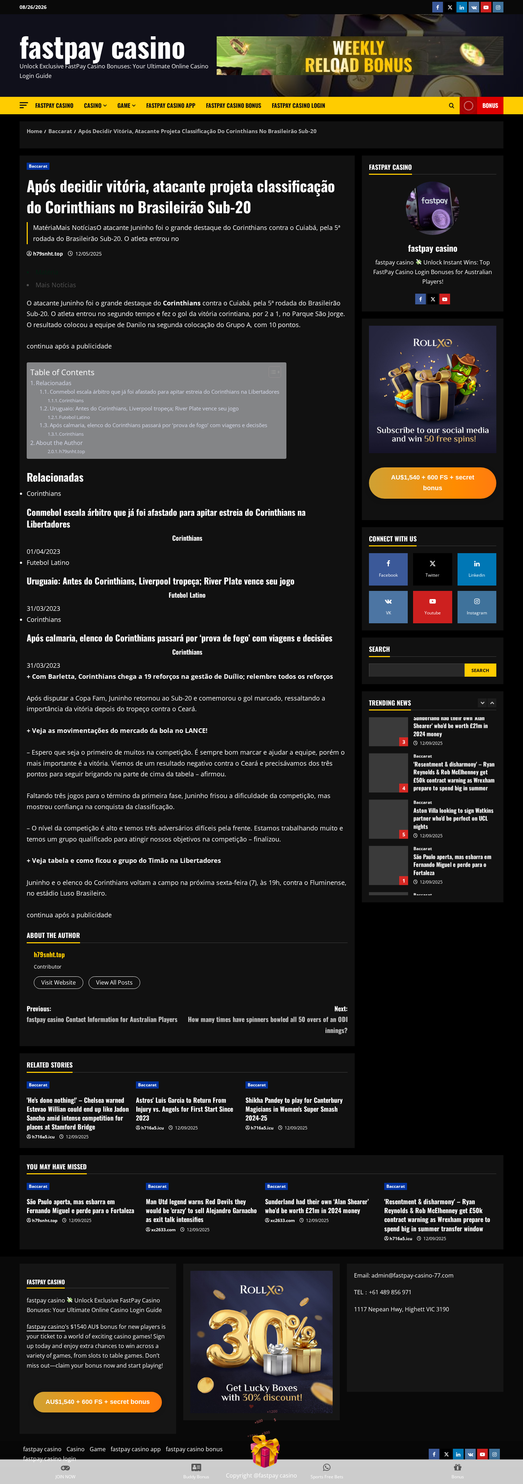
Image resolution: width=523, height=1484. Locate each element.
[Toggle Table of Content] (271, 372)
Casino (92, 105)
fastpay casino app (170, 105)
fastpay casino (102, 46)
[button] (24, 105)
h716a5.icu (43, 1137)
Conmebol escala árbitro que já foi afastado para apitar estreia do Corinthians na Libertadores (164, 391)
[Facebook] (420, 299)
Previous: (102, 1014)
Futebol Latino (74, 417)
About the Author (59, 443)
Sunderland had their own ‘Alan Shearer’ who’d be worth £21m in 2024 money (317, 1206)
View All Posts (114, 982)
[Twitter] (432, 299)
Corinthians (71, 400)
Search (379, 649)
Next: (268, 1019)
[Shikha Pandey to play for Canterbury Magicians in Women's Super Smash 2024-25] (296, 1085)
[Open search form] (451, 105)
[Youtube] (444, 299)
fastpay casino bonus (233, 105)
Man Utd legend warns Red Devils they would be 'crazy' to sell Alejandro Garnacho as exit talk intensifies (388, 875)
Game (123, 105)
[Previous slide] (482, 702)
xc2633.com (163, 1230)
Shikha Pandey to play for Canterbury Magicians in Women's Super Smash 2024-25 (294, 1108)
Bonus (490, 105)
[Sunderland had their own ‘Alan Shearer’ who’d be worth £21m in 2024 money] (321, 1186)
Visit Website (58, 982)
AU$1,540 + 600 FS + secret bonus (432, 483)
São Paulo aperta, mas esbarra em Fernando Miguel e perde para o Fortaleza (388, 829)
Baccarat (38, 166)
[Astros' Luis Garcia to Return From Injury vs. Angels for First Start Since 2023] (187, 1085)
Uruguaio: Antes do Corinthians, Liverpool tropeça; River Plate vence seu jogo (144, 408)
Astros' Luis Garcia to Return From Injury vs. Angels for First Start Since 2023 (184, 1108)
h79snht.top (48, 253)
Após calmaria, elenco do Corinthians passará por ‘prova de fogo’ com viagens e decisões (158, 425)
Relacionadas (54, 383)
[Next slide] (491, 702)
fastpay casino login (298, 105)
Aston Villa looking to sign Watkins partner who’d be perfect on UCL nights (388, 783)
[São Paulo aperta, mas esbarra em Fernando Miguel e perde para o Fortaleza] (83, 1186)
